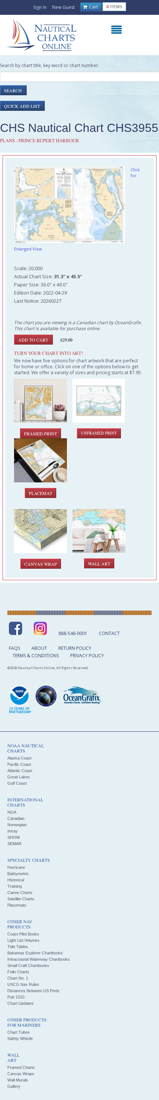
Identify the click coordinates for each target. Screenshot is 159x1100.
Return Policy (74, 648)
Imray (12, 831)
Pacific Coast (19, 764)
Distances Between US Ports (33, 990)
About (39, 648)
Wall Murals (17, 1080)
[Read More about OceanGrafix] (81, 696)
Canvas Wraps (20, 1073)
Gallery (13, 1086)
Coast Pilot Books (23, 934)
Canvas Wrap (40, 564)
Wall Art (99, 563)
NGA (11, 812)
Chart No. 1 (17, 978)
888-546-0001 (72, 633)
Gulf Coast (17, 783)
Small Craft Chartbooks (28, 965)
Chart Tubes (18, 1032)
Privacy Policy (87, 655)
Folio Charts (18, 972)
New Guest (63, 7)
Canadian (15, 818)
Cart (93, 7)
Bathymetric (18, 873)
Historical (15, 880)
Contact (109, 633)
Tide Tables (17, 946)
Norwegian (17, 824)
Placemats (16, 905)
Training (14, 886)
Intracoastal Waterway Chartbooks (38, 959)
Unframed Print (99, 433)
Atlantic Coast (19, 770)
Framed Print (40, 433)
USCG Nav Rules (23, 984)
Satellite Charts (20, 899)
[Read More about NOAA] (20, 700)
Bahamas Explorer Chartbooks (35, 953)
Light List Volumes (23, 940)
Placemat (40, 493)
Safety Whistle (20, 1038)
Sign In (40, 7)
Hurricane (16, 867)
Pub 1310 (15, 997)
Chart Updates (20, 1003)
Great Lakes (18, 777)
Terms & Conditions (36, 655)
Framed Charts (21, 1067)
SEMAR (14, 843)
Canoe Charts (20, 892)
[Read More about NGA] (46, 696)
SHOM (13, 837)
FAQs (14, 648)
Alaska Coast (19, 758)
